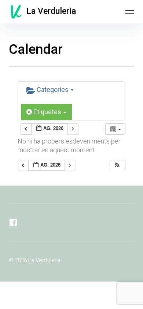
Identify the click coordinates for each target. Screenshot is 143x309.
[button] (117, 165)
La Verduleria (51, 11)
